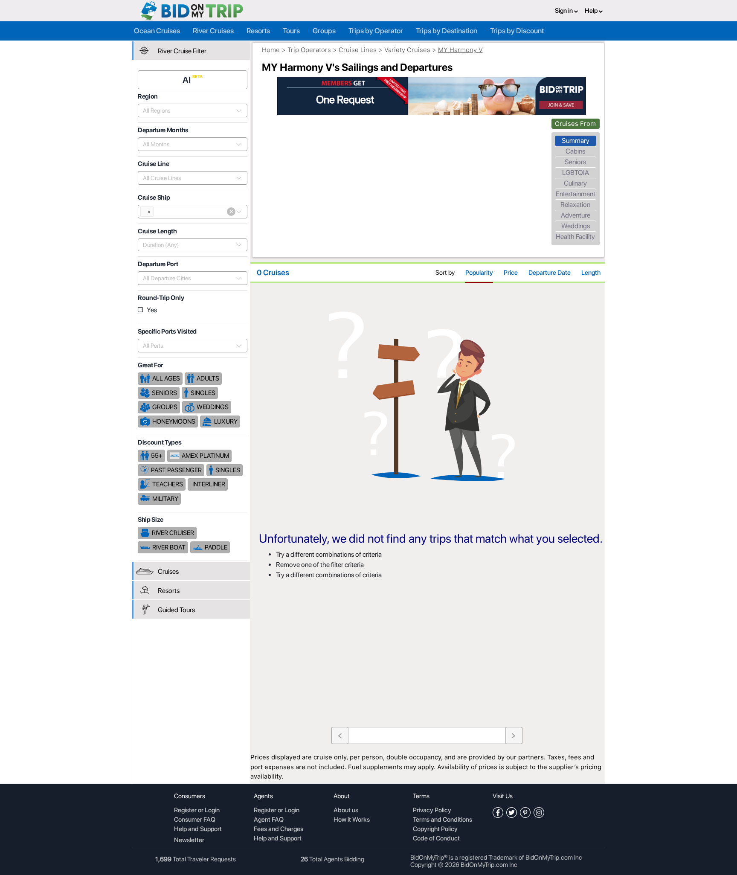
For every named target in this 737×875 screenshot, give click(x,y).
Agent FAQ (269, 820)
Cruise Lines (358, 50)
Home (271, 50)
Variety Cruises (407, 50)
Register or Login (197, 810)
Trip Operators (309, 50)
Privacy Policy (432, 810)
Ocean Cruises (157, 30)
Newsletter (189, 840)
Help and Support (198, 829)
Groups (324, 30)
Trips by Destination (446, 30)
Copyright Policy (435, 829)
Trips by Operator (375, 30)
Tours (291, 30)
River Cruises (213, 30)
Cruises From (575, 124)
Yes (152, 310)
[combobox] (187, 110)
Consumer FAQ (194, 820)
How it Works (352, 820)
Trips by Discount (517, 30)
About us (346, 810)
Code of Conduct (436, 838)
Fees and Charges (278, 829)
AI (187, 80)
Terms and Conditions (442, 820)
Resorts (258, 30)
